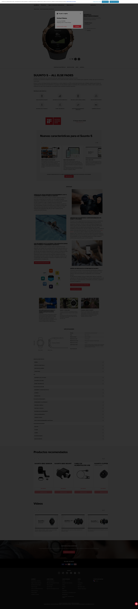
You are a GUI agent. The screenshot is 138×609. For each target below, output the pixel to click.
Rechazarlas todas (105, 1)
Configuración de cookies (97, 1)
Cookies (67, 1)
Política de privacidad (72, 1)
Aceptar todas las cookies (114, 1)
